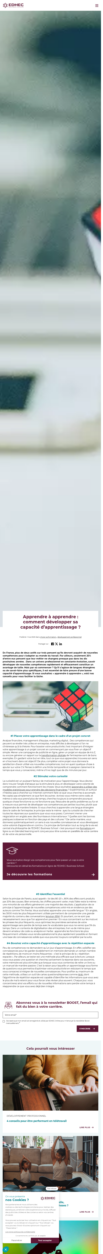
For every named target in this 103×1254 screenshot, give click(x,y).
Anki (80, 974)
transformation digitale (53, 755)
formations (86, 828)
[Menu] (96, 5)
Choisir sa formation (48, 637)
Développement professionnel (69, 637)
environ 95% (52, 916)
